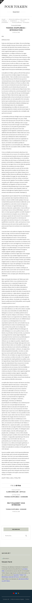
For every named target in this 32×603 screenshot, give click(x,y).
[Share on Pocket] (18, 485)
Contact (27, 599)
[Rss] (18, 593)
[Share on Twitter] (12, 485)
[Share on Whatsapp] (14, 485)
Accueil (3, 19)
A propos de (6, 599)
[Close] (2, 2)
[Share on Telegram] (16, 485)
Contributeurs (13, 21)
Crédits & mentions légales (17, 599)
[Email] (16, 593)
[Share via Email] (20, 485)
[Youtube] (13, 593)
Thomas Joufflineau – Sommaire (16, 509)
